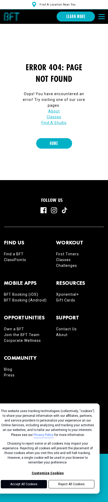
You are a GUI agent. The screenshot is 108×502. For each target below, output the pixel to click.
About (54, 111)
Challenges (66, 265)
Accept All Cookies (23, 484)
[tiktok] (64, 210)
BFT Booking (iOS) (21, 294)
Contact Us (66, 329)
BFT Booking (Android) (25, 300)
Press (9, 375)
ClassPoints (15, 260)
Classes (54, 117)
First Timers (67, 254)
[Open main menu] (101, 16)
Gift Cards (65, 300)
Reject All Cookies (71, 484)
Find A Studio (54, 123)
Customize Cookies (48, 473)
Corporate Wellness (22, 340)
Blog (8, 369)
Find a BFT (14, 254)
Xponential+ (67, 294)
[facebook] (43, 210)
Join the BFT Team (22, 335)
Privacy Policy (43, 435)
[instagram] (54, 210)
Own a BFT (14, 329)
